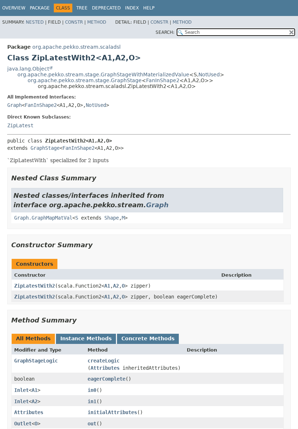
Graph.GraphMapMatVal (43, 218)
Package (40, 8)
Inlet (21, 390)
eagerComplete (106, 379)
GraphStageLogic (36, 361)
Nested (35, 22)
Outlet (23, 423)
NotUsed (209, 74)
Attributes (105, 368)
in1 (92, 401)
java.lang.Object (28, 69)
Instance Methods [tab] (86, 338)
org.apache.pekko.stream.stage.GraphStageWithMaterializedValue (103, 74)
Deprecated (106, 8)
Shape (111, 218)
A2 (116, 286)
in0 (92, 390)
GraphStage (45, 148)
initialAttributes (112, 412)
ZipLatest (20, 125)
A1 (107, 286)
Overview (13, 8)
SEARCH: (165, 32)
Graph (14, 105)
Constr (74, 22)
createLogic (104, 361)
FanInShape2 (163, 80)
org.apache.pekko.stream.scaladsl (76, 47)
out (92, 423)
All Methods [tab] (33, 338)
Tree (82, 8)
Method (96, 22)
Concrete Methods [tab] (147, 338)
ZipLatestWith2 (34, 286)
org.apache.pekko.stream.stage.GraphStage (85, 80)
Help (148, 8)
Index (132, 8)
